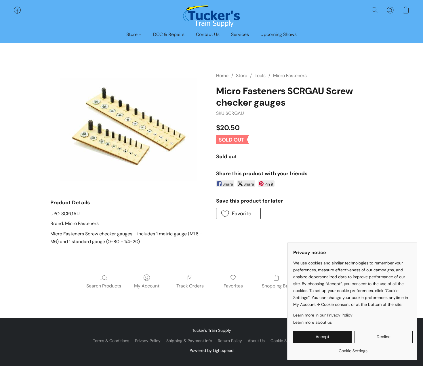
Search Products (103, 286)
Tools (260, 76)
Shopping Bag (276, 286)
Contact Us (208, 34)
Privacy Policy (148, 340)
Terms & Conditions (111, 340)
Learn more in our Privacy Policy (322, 315)
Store (132, 34)
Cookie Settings (284, 340)
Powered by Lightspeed (212, 350)
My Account (146, 286)
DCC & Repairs (168, 34)
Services (240, 34)
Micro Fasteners (290, 76)
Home (222, 76)
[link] (353, 348)
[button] (211, 15)
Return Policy (230, 340)
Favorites (233, 286)
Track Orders (190, 286)
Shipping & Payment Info (189, 340)
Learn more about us (312, 322)
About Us (256, 340)
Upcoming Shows (278, 34)
